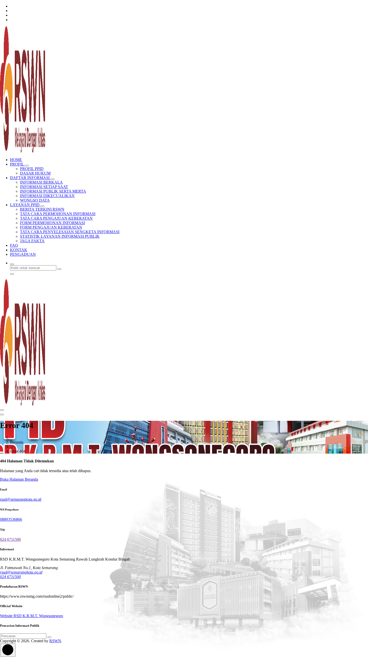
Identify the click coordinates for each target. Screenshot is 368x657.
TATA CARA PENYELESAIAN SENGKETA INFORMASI (69, 232)
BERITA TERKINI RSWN (42, 209)
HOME (16, 160)
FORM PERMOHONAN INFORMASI (52, 223)
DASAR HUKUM (35, 173)
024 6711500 (10, 539)
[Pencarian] (49, 637)
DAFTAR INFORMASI (30, 178)
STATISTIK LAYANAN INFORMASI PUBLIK (60, 236)
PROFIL (17, 164)
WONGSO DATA (35, 200)
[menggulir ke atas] (8, 650)
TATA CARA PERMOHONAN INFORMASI (57, 214)
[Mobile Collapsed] (27, 165)
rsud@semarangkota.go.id (20, 499)
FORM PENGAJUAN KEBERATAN (51, 227)
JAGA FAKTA (32, 241)
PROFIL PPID (32, 169)
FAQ (14, 245)
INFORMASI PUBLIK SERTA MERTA (53, 191)
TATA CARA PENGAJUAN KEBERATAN (56, 218)
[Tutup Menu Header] (2, 414)
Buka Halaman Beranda (19, 479)
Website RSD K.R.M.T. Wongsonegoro (31, 616)
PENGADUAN (23, 254)
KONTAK (18, 250)
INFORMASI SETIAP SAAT (44, 187)
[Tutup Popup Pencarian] (12, 274)
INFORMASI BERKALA (41, 182)
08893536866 (11, 519)
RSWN (55, 641)
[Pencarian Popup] (12, 264)
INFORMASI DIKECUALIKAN (47, 196)
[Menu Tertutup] (2, 410)
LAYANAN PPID (25, 205)
